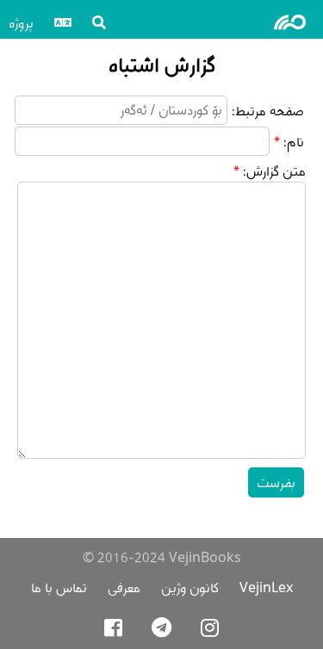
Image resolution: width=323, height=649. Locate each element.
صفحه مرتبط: (268, 110)
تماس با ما (59, 587)
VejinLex (266, 587)
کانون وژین (190, 587)
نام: (293, 141)
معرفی (124, 587)
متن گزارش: (274, 171)
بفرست (276, 482)
